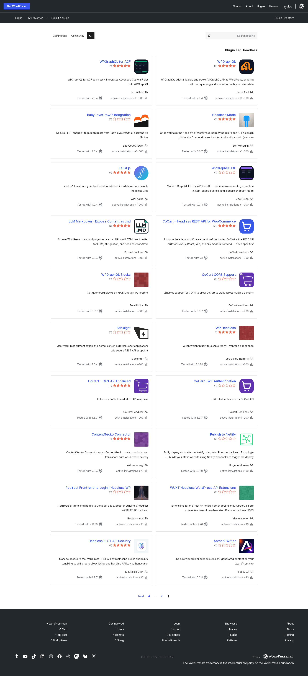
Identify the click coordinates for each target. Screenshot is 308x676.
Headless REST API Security (110, 541)
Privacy (289, 640)
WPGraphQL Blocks (116, 274)
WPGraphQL (226, 61)
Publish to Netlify (223, 434)
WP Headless (226, 328)
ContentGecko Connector (111, 434)
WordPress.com (56, 623)
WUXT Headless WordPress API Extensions (203, 487)
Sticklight (124, 328)
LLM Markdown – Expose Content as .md (100, 221)
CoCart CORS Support (219, 274)
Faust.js (125, 168)
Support (176, 629)
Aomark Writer (225, 541)
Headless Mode (224, 115)
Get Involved (116, 623)
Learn (177, 623)
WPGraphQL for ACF (115, 61)
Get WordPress (17, 6)
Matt (63, 629)
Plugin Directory (284, 17)
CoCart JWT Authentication (215, 381)
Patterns (232, 640)
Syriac (256, 657)
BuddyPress (58, 640)
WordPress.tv (171, 640)
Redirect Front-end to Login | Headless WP (98, 487)
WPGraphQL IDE (224, 168)
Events (120, 629)
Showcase (231, 623)
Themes (232, 629)
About (290, 623)
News (290, 629)
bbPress (61, 634)
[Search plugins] (209, 35)
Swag (119, 640)
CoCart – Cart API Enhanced (109, 381)
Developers (174, 634)
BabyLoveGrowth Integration (109, 115)
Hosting (289, 634)
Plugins (233, 634)
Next (141, 596)
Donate (118, 634)
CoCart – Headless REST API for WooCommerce (199, 221)
